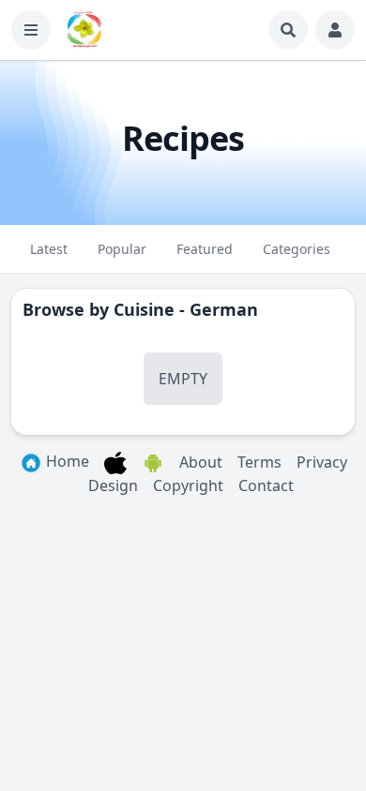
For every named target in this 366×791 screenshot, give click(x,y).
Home (65, 461)
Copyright (188, 485)
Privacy (322, 462)
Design (113, 485)
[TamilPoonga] (84, 30)
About (200, 462)
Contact (266, 485)
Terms (259, 462)
